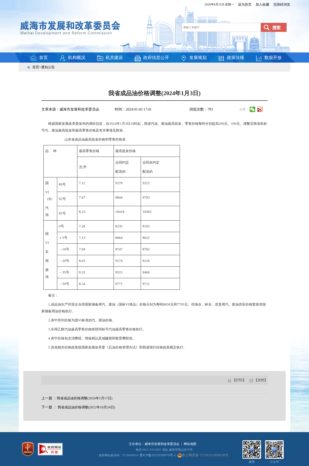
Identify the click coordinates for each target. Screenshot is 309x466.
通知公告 (48, 67)
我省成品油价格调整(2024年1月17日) (84, 398)
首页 (43, 57)
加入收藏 (262, 4)
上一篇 (46, 398)
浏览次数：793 (201, 109)
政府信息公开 (156, 57)
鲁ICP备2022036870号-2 (158, 455)
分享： (244, 109)
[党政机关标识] (28, 448)
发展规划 (198, 57)
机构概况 (76, 57)
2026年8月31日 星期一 (219, 4)
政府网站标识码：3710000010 (118, 455)
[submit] (274, 27)
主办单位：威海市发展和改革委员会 (154, 444)
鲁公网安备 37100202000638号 (205, 455)
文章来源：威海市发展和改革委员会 (70, 109)
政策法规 (235, 57)
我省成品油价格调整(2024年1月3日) (154, 93)
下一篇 (46, 407)
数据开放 (273, 57)
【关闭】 (260, 380)
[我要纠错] (50, 448)
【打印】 (239, 380)
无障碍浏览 (281, 4)
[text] (220, 27)
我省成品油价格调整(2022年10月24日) (86, 407)
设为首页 (245, 4)
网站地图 (190, 444)
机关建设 (114, 57)
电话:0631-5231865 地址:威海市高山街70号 (164, 449)
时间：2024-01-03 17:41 (133, 109)
